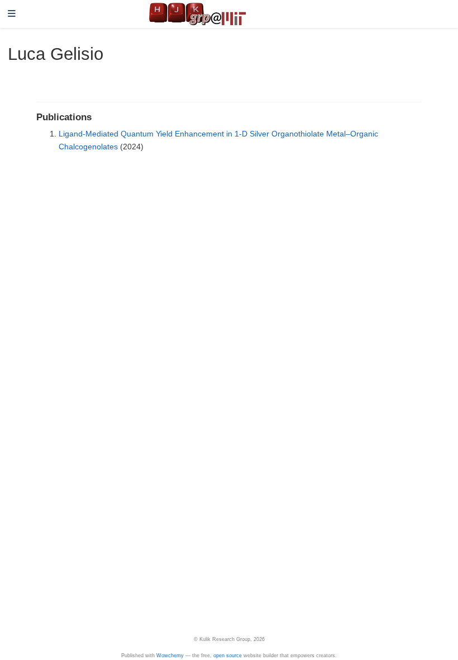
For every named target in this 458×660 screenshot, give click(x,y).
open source (227, 655)
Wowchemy (170, 655)
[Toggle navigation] (12, 14)
